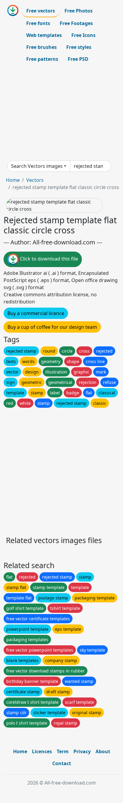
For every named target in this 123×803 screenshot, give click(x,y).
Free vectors (40, 10)
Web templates (44, 35)
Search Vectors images (37, 166)
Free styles (78, 47)
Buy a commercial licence (35, 313)
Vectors (35, 180)
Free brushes (41, 47)
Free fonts (38, 23)
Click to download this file (48, 258)
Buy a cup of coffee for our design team (52, 327)
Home (13, 180)
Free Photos (78, 10)
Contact (61, 763)
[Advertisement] (61, 113)
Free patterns (42, 59)
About (103, 751)
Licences (42, 751)
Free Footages (76, 23)
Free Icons (83, 35)
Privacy (82, 751)
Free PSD (78, 59)
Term (63, 751)
